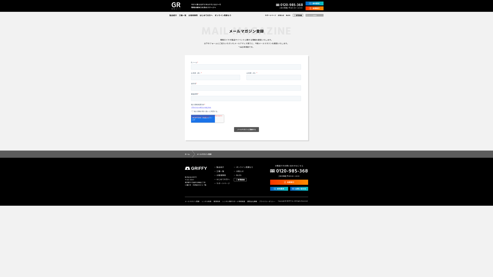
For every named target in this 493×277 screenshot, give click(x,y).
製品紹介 (173, 15)
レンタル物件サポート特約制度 (233, 201)
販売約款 (217, 201)
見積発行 (316, 8)
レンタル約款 (206, 201)
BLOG (288, 15)
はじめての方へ (206, 15)
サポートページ (270, 15)
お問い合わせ (300, 188)
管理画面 (299, 15)
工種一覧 (182, 15)
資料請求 (316, 3)
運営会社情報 (252, 201)
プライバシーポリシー (267, 201)
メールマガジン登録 (192, 201)
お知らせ (281, 15)
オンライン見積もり (223, 15)
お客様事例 (193, 15)
